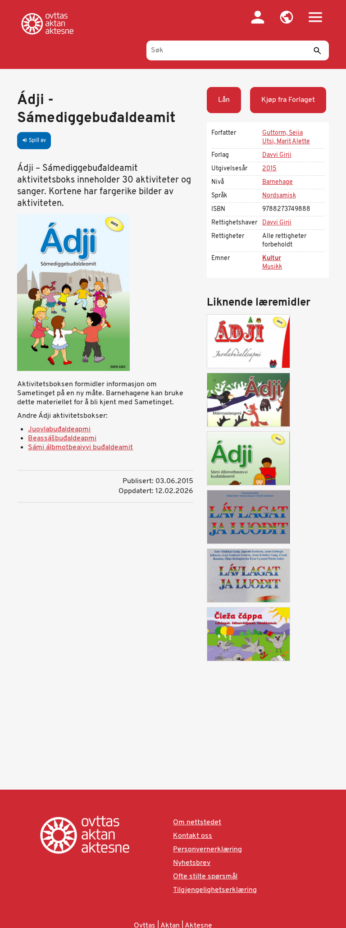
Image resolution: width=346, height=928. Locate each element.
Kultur (271, 258)
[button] (286, 17)
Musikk (272, 267)
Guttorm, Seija (282, 133)
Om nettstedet (197, 822)
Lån (224, 100)
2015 (269, 169)
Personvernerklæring (207, 849)
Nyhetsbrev (191, 863)
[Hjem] (49, 23)
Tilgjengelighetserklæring (215, 890)
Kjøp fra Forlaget (288, 100)
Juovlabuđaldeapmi (59, 429)
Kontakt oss (192, 836)
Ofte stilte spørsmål (205, 876)
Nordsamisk (279, 196)
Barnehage (277, 182)
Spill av (34, 140)
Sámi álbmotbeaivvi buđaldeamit (80, 447)
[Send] (317, 50)
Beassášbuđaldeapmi (62, 438)
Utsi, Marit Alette (286, 141)
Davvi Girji (276, 155)
